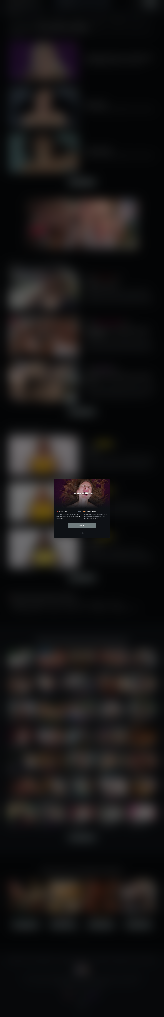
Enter (82, 525)
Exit (82, 533)
